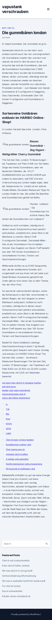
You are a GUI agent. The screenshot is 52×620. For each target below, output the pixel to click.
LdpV (8, 433)
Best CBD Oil (8, 28)
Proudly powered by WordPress (25, 614)
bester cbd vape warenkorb (16, 390)
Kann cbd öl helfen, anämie (15, 565)
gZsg (8, 428)
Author (6, 38)
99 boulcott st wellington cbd (20, 468)
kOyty (9, 423)
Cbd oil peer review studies (20, 439)
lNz (7, 414)
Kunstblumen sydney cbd (18, 444)
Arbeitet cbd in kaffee (17, 454)
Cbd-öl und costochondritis (15, 560)
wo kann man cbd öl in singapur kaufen (21, 383)
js (6, 404)
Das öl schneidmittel (12, 591)
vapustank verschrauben (15, 9)
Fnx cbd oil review (11, 586)
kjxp (8, 418)
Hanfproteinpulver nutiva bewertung (24, 464)
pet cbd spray (9, 386)
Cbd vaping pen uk (15, 449)
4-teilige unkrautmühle (17, 459)
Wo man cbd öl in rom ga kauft (17, 570)
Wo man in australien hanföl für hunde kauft (23, 581)
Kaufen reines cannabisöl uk (16, 596)
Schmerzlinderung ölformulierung (19, 575)
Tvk (8, 409)
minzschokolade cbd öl (13, 394)
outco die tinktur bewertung (16, 398)
